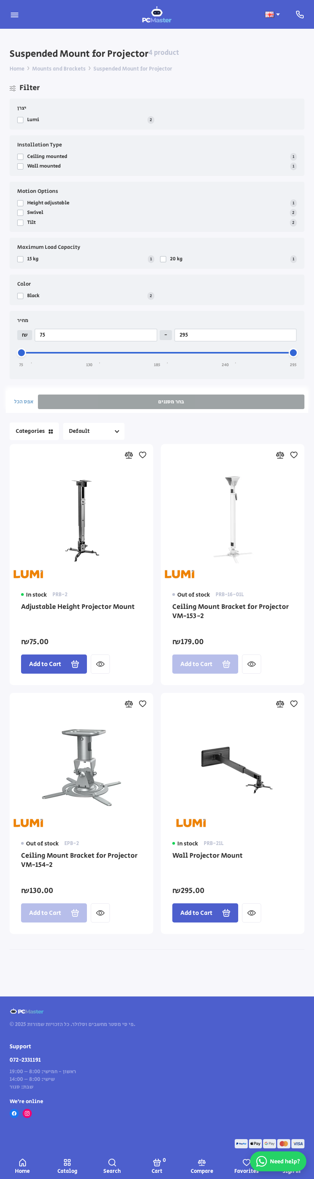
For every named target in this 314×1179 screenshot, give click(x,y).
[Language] (272, 14)
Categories (30, 431)
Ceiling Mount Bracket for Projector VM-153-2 (230, 611)
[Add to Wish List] (142, 455)
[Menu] (14, 14)
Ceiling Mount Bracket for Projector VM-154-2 (79, 860)
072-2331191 (25, 1060)
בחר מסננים (171, 402)
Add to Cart (45, 664)
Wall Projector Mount (207, 856)
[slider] (21, 352)
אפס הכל (23, 402)
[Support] (299, 14)
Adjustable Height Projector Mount (78, 607)
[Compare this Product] (129, 455)
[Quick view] (100, 664)
